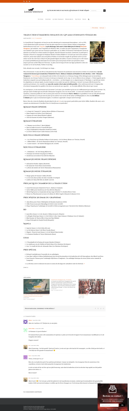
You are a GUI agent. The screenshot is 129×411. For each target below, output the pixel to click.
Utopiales (42, 46)
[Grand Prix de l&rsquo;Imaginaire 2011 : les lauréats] (65, 285)
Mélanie (30, 320)
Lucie (30, 355)
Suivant (102, 28)
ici (59, 101)
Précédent (95, 28)
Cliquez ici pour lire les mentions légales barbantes (33, 407)
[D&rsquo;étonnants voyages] (92, 286)
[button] (88, 19)
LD (29, 345)
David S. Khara (32, 328)
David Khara (36, 76)
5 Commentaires (38, 38)
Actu (33, 38)
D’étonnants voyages (83, 294)
